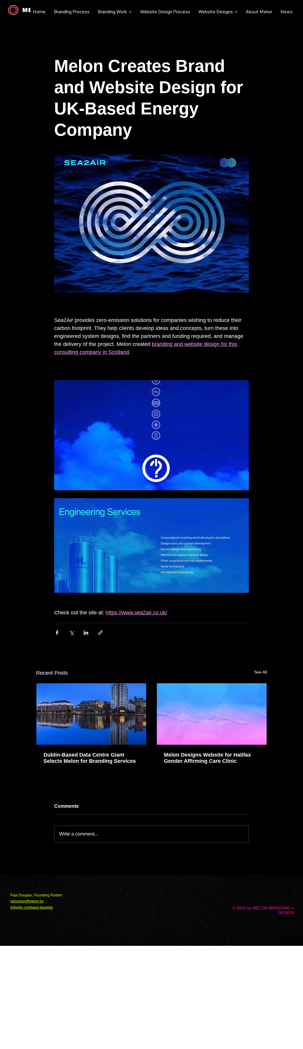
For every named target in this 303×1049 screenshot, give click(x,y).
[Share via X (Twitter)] (71, 632)
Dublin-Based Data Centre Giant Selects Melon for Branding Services (89, 758)
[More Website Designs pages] (236, 11)
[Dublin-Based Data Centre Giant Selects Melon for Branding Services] (91, 714)
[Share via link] (100, 632)
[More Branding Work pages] (130, 11)
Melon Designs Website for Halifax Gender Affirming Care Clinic (207, 758)
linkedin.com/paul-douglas (31, 907)
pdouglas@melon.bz (27, 901)
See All (260, 672)
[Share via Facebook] (57, 632)
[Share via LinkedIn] (86, 632)
